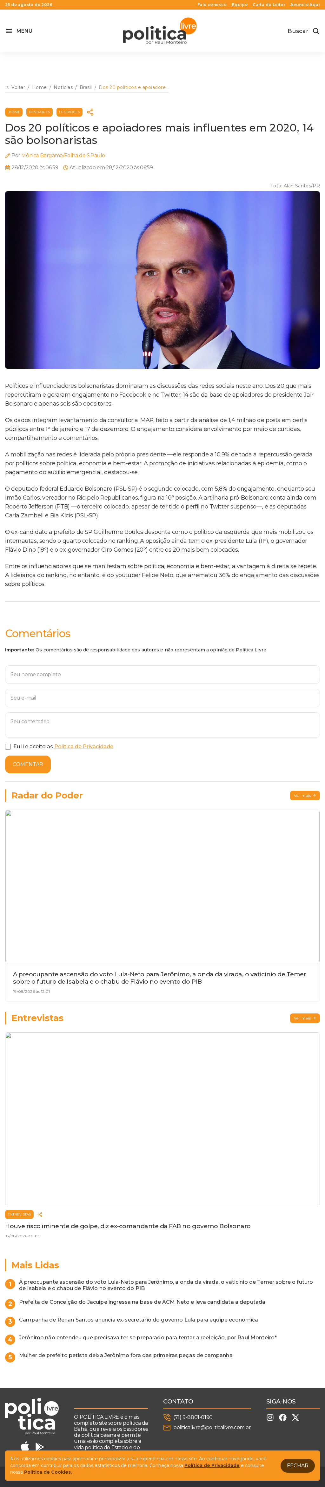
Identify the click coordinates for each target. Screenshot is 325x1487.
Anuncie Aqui (305, 5)
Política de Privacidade (83, 747)
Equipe (240, 5)
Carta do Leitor (269, 5)
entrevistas (19, 1214)
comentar (28, 764)
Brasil (14, 112)
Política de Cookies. (48, 1472)
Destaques (39, 112)
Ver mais (302, 795)
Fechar (297, 1466)
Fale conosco (212, 5)
